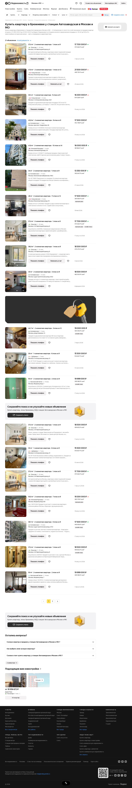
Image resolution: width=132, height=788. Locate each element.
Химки (82, 715)
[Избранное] (76, 3)
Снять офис (83, 746)
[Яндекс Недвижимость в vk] (119, 761)
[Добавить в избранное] (49, 59)
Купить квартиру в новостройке (90, 740)
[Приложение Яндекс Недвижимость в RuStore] (125, 775)
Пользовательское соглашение (54, 761)
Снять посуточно (62, 737)
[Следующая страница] (57, 601)
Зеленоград (83, 726)
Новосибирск (61, 718)
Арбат (30, 724)
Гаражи (30, 749)
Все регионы (9, 737)
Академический (33, 721)
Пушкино (82, 724)
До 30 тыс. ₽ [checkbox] (13, 312)
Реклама (22, 761)
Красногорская (9, 724)
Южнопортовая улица (40, 74)
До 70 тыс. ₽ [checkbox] (39, 312)
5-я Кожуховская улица (41, 100)
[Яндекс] (123, 784)
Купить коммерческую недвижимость (92, 751)
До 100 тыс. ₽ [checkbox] (52, 312)
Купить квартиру (85, 737)
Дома (30, 737)
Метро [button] (106, 15)
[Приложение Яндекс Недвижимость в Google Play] (119, 775)
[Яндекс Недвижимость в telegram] (126, 761)
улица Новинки (38, 333)
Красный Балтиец (10, 721)
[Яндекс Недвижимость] (17, 3)
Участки (30, 743)
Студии (108, 724)
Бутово (7, 715)
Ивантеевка (83, 718)
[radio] (52, 601)
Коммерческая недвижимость (37, 740)
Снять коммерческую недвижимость (91, 743)
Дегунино (8, 718)
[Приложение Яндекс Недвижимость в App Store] (115, 775)
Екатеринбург (61, 721)
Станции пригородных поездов (15, 743)
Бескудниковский (33, 726)
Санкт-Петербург (62, 715)
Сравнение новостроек (12, 749)
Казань (59, 724)
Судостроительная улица (41, 277)
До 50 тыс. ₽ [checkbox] (26, 312)
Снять (58, 740)
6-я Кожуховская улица (41, 358)
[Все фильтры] (7, 15)
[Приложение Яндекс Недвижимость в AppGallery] (122, 775)
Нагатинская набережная (41, 175)
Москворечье (9, 726)
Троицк (82, 712)
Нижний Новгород (62, 726)
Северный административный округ (39, 712)
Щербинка (83, 721)
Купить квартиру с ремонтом (89, 749)
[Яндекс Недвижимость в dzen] (122, 761)
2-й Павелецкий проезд (41, 49)
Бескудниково (9, 712)
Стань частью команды (34, 761)
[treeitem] (10, 9)
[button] (80, 3)
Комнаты (31, 746)
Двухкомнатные (111, 718)
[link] (123, 3)
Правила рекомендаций (73, 761)
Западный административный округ (39, 718)
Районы (7, 746)
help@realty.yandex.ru (43, 774)
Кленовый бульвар (40, 150)
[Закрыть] (126, 15)
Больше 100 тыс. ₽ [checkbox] (16, 318)
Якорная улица (38, 383)
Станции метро (10, 740)
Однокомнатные (111, 721)
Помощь (85, 761)
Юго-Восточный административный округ (41, 715)
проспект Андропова (40, 125)
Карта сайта (94, 761)
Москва (30, 49)
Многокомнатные (111, 715)
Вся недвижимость (11, 761)
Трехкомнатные (111, 712)
